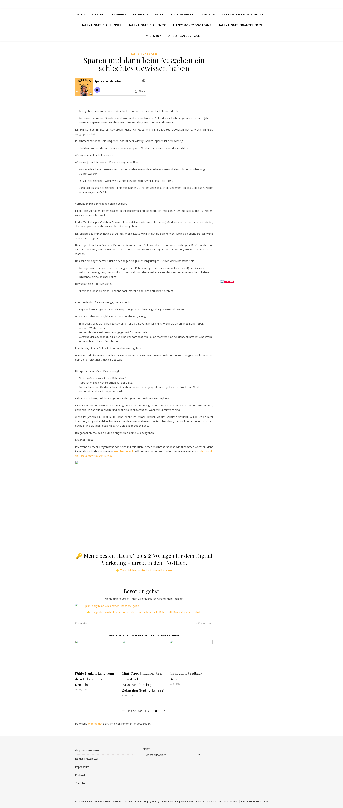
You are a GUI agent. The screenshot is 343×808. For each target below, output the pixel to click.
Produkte (141, 14)
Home (81, 14)
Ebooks (139, 801)
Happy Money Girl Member (158, 801)
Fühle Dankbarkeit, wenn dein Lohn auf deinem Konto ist (94, 679)
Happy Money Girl (144, 53)
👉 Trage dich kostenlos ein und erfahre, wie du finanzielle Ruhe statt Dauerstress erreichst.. (144, 612)
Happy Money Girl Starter (242, 14)
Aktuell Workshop (212, 801)
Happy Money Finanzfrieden (240, 25)
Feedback (119, 14)
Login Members (181, 14)
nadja (83, 623)
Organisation (126, 801)
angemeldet (95, 723)
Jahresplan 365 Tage (184, 35)
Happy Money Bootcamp (192, 25)
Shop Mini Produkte (87, 750)
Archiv (146, 748)
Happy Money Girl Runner (101, 25)
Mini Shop (153, 35)
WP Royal (99, 801)
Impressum (82, 767)
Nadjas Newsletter (86, 758)
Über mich (207, 14)
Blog (159, 14)
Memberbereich (124, 451)
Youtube (80, 783)
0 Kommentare (204, 623)
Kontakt (99, 14)
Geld (115, 801)
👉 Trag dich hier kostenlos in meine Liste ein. (144, 570)
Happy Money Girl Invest (147, 25)
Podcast (80, 775)
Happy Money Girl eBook (188, 801)
